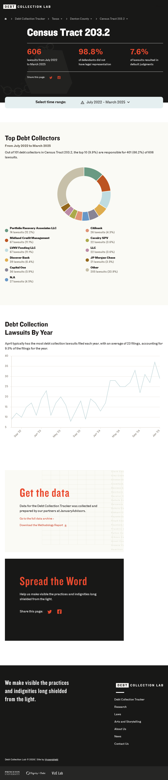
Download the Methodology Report (41, 525)
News (117, 736)
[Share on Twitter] (51, 77)
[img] (93, 174)
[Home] (6, 19)
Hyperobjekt (51, 759)
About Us (120, 729)
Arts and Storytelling (127, 721)
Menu (159, 6)
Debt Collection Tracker (30, 19)
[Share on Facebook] (59, 77)
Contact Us (121, 744)
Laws (117, 714)
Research (120, 707)
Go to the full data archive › (37, 518)
